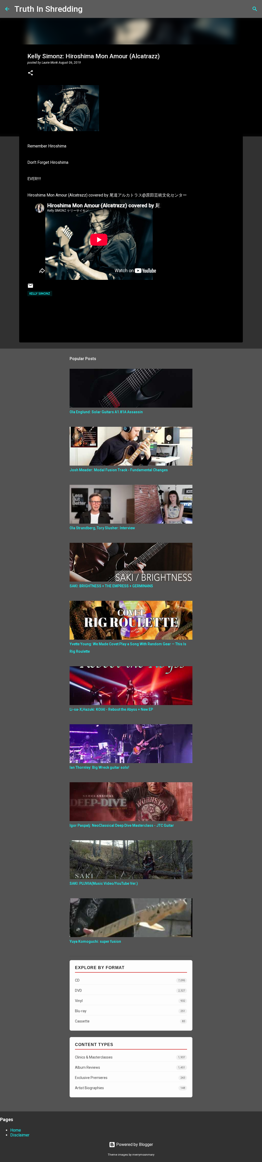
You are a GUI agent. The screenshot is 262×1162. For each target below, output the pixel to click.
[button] (30, 73)
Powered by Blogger (134, 1144)
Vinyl (130, 1001)
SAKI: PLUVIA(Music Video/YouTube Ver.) (104, 883)
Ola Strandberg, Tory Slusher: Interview (102, 528)
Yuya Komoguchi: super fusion (95, 941)
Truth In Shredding (48, 9)
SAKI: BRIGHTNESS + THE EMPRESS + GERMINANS (111, 586)
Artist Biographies (130, 1088)
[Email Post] (30, 287)
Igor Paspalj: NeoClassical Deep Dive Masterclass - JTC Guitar (122, 825)
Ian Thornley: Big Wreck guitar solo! (99, 767)
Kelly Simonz (39, 293)
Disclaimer (19, 1135)
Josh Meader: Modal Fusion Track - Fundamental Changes (119, 470)
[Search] (90, 9)
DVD (130, 990)
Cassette (130, 1021)
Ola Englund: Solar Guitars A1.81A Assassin (106, 412)
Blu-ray (130, 1011)
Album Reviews (130, 1067)
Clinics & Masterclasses (130, 1057)
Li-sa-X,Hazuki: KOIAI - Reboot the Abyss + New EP (111, 709)
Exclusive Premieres (130, 1078)
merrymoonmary (143, 1154)
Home (15, 1130)
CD (130, 980)
